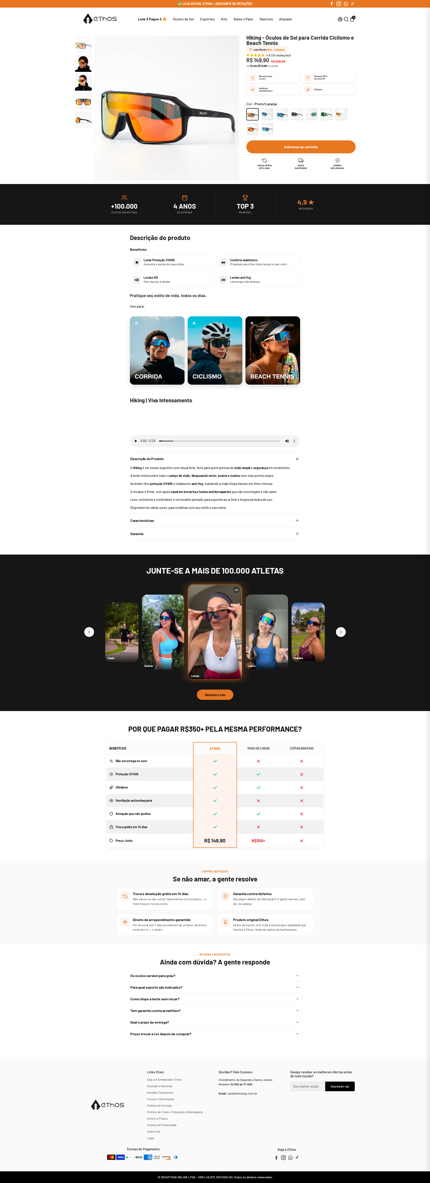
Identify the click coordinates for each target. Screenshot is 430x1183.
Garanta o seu (215, 695)
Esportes (207, 19)
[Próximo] (341, 632)
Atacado (285, 19)
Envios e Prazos (157, 1118)
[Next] (82, 124)
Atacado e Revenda (159, 1086)
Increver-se (340, 1086)
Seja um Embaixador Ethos (164, 1079)
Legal (150, 1138)
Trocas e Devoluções (160, 1099)
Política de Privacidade (161, 1125)
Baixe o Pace (243, 19)
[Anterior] (89, 632)
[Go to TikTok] (352, 4)
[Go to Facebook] (331, 4)
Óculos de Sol (183, 19)
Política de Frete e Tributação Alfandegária (175, 1112)
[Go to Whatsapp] (345, 4)
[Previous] (82, 39)
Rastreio (266, 19)
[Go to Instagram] (339, 4)
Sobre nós (153, 1131)
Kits (224, 19)
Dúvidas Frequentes (160, 1092)
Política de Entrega (159, 1105)
